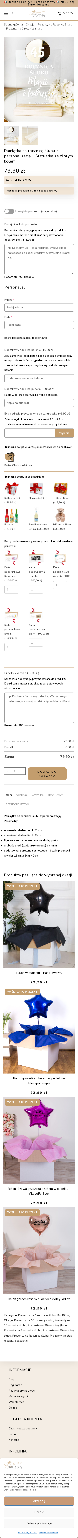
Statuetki (21, 1341)
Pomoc (13, 1434)
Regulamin (15, 1385)
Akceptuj (39, 1501)
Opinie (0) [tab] (22, 795)
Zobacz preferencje (39, 1523)
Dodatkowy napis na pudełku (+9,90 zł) (29, 389)
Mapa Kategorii (18, 1396)
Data (14, 317)
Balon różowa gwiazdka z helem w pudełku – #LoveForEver (39, 1191)
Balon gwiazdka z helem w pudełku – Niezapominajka (39, 1080)
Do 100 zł (63, 1315)
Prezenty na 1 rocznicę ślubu (24, 29)
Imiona (15, 300)
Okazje (30, 24)
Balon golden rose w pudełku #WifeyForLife (39, 1299)
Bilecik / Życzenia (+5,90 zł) (21, 673)
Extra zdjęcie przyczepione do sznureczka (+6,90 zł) (37, 414)
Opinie (13, 1408)
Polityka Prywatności (27, 1532)
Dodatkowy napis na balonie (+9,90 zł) (29, 350)
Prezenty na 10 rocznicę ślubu (33, 1320)
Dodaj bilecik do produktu (20, 224)
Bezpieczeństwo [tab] (17, 804)
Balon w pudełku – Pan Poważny (39, 973)
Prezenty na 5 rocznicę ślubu (22, 1330)
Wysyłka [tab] (38, 795)
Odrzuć (39, 1512)
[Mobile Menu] (6, 14)
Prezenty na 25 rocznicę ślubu (47, 1325)
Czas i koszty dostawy (23, 1428)
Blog (12, 1379)
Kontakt (14, 1440)
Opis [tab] (9, 795)
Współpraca (16, 1402)
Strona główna (13, 24)
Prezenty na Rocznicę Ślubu (54, 24)
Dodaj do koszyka (47, 774)
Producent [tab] (55, 795)
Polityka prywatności (22, 1391)
